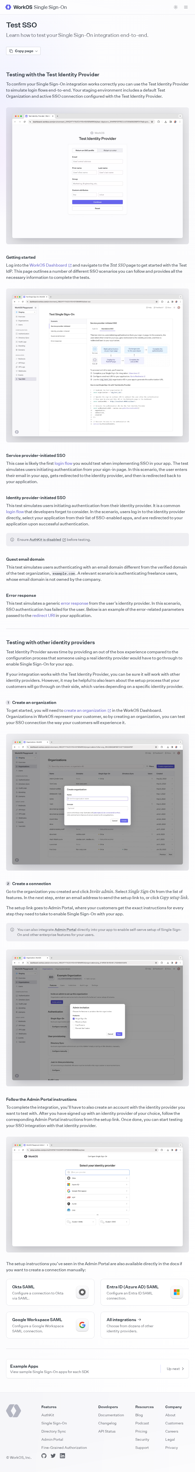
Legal (170, 1439)
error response (74, 603)
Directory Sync (53, 1431)
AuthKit (47, 1415)
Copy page (24, 51)
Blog (139, 1415)
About (170, 1415)
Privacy (171, 1447)
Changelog (107, 1423)
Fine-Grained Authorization (64, 1447)
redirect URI (43, 615)
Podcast (142, 1423)
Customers (174, 1423)
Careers (171, 1431)
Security (142, 1439)
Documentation (111, 1415)
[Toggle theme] (176, 7)
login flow (63, 463)
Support (142, 1447)
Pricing (141, 1431)
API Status (107, 1431)
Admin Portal (65, 929)
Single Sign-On (54, 1423)
